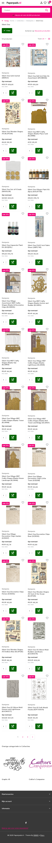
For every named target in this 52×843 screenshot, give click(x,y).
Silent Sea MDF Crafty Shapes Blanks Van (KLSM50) (10, 363)
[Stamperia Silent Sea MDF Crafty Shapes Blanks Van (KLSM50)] (13, 342)
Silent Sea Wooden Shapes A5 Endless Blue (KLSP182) (12, 651)
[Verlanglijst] (45, 3)
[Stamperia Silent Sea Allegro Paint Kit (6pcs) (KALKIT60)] (39, 170)
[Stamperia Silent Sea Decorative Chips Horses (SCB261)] (13, 573)
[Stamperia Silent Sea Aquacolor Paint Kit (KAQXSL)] (13, 226)
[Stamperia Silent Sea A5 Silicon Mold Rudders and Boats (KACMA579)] (39, 631)
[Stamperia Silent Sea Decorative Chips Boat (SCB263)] (39, 515)
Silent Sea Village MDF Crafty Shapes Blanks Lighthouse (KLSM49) (37, 363)
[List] (49, 39)
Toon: (40, 39)
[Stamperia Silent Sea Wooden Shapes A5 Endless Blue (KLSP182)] (13, 630)
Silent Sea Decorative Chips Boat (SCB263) (39, 535)
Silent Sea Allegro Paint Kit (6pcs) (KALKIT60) (39, 191)
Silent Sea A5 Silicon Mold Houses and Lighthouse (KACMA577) (12, 710)
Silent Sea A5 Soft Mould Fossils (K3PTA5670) (38, 709)
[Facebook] (26, 823)
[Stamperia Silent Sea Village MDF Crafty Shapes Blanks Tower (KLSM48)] (13, 399)
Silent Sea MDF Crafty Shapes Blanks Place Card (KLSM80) (38, 134)
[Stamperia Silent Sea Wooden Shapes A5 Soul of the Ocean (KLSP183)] (39, 573)
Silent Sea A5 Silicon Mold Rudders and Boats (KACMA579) (38, 652)
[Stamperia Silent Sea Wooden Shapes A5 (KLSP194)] (13, 112)
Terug (6, 21)
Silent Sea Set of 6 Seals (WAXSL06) (11, 191)
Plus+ (42, 835)
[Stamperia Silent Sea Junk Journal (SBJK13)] (13, 57)
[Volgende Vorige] (32, 737)
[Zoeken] (46, 10)
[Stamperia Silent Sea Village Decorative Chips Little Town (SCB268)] (39, 457)
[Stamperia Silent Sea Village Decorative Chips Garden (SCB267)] (13, 515)
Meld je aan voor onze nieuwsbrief (15, 828)
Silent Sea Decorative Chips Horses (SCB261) (13, 593)
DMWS (35, 835)
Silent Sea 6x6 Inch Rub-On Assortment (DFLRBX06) (38, 77)
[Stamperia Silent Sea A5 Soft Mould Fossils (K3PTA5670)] (39, 688)
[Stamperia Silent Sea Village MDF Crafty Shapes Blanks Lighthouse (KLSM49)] (39, 342)
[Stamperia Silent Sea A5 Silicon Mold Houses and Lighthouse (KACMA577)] (13, 688)
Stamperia (29, 21)
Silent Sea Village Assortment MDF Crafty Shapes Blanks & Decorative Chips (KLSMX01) (13, 304)
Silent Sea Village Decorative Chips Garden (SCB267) (11, 536)
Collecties (20, 21)
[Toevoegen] (13, 93)
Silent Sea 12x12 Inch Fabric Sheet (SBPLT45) (39, 246)
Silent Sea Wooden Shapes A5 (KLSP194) (12, 133)
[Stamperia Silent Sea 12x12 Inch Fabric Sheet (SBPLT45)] (39, 226)
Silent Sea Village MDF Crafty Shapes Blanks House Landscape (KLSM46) (13, 478)
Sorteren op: (29, 31)
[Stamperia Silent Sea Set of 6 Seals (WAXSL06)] (13, 170)
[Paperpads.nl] (14, 3)
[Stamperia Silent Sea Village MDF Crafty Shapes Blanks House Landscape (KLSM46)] (13, 457)
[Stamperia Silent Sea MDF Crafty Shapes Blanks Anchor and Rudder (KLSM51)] (39, 282)
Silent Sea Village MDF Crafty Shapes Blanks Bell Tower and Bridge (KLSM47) (39, 421)
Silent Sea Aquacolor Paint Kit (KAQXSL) (12, 246)
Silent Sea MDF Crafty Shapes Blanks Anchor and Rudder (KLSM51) (38, 303)
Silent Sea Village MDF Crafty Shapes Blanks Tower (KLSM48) (13, 421)
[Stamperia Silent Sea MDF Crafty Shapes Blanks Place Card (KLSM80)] (39, 113)
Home (12, 21)
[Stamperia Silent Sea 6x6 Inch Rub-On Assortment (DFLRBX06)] (39, 57)
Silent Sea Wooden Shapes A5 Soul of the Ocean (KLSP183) (38, 594)
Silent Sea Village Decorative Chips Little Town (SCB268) (37, 479)
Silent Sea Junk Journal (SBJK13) (11, 77)
